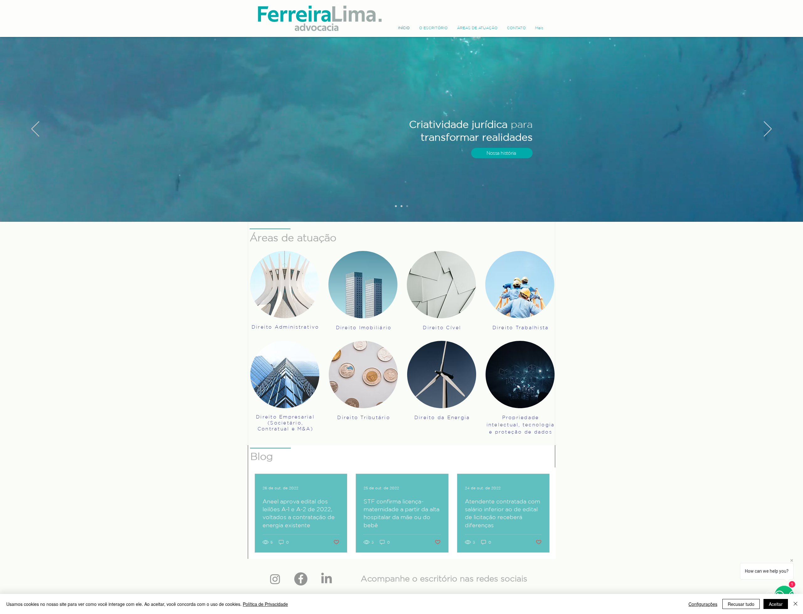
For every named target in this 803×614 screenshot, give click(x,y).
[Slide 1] (401, 206)
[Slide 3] (407, 206)
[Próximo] (768, 129)
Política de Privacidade (265, 604)
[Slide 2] (396, 206)
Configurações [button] (703, 604)
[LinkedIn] (326, 578)
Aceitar (776, 604)
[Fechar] (795, 604)
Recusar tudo (741, 604)
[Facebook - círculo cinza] (300, 578)
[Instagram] (275, 578)
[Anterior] (35, 129)
